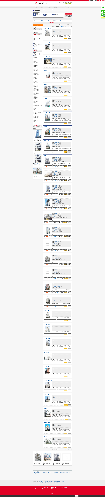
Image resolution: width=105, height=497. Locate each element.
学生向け (35, 77)
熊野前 (58, 472)
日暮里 (42, 20)
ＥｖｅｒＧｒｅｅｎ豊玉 (36, 138)
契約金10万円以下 (46, 489)
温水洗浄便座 (36, 98)
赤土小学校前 (68, 472)
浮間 (57, 482)
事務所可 (35, 66)
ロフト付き (36, 82)
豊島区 (48, 481)
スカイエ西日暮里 (36, 163)
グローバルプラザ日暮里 (47, 28)
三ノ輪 (57, 87)
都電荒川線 (55, 286)
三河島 (49, 20)
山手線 (54, 31)
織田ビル (45, 155)
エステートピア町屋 (47, 42)
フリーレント (36, 72)
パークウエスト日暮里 (47, 112)
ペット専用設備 (36, 60)
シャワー (35, 100)
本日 (39, 53)
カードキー (36, 73)
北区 (41, 481)
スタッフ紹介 (41, 488)
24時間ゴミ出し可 (36, 118)
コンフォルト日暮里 (47, 56)
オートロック (36, 111)
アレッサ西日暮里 (46, 394)
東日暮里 (58, 86)
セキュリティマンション (47, 488)
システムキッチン (36, 94)
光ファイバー (36, 110)
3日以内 (35, 54)
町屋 (57, 45)
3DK (34, 40)
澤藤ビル (45, 84)
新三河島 (57, 145)
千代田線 (55, 45)
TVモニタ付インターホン (37, 112)
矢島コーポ (45, 70)
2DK (39, 38)
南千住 (55, 20)
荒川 (57, 185)
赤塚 (54, 482)
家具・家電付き (36, 90)
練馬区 (52, 481)
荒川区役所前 (58, 286)
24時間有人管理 (36, 116)
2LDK (34, 39)
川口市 (46, 481)
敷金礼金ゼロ (46, 487)
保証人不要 (36, 65)
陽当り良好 (36, 62)
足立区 (59, 481)
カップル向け (36, 78)
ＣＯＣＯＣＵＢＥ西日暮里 (48, 380)
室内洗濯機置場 (36, 80)
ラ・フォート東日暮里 (47, 338)
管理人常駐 (36, 70)
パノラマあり (35, 57)
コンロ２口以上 (36, 92)
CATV (35, 109)
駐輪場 (35, 88)
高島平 (48, 482)
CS (35, 107)
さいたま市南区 (62, 481)
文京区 (50, 481)
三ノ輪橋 (43, 472)
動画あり (40, 56)
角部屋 (35, 123)
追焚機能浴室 (36, 96)
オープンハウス (36, 74)
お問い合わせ (41, 487)
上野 (36, 20)
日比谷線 (55, 87)
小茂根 (50, 482)
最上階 (35, 122)
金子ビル (45, 408)
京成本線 (55, 145)
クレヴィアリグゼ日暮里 (47, 422)
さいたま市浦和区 (56, 481)
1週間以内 (40, 54)
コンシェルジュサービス (37, 119)
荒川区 (56, 86)
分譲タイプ (36, 69)
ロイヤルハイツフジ (47, 352)
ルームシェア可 (36, 76)
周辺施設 (41, 489)
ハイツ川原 (45, 436)
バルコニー (36, 84)
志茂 (52, 482)
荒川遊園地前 (62, 472)
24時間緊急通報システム (37, 114)
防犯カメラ (36, 115)
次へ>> (69, 26)
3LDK (39, 40)
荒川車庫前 (65, 472)
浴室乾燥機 (36, 97)
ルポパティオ (46, 126)
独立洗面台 (36, 101)
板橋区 (40, 481)
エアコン (35, 102)
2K (34, 38)
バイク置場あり (36, 89)
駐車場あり (36, 120)
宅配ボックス (36, 113)
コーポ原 (45, 98)
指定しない (35, 53)
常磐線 (54, 88)
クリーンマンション (47, 366)
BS (35, 108)
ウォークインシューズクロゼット (38, 106)
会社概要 (34, 488)
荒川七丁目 (49, 472)
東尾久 (42, 482)
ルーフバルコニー (36, 85)
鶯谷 (56, 214)
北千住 (61, 20)
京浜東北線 (55, 200)
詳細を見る (65, 152)
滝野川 (45, 482)
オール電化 (36, 86)
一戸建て (35, 27)
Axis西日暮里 (46, 296)
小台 (59, 472)
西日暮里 (57, 73)
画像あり (35, 56)
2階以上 (35, 121)
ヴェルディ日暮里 (46, 310)
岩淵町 (56, 482)
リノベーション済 (36, 64)
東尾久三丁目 (55, 472)
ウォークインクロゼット (37, 104)
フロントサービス (36, 117)
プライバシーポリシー (36, 489)
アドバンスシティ (46, 140)
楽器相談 (35, 61)
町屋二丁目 (52, 472)
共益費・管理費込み (36, 32)
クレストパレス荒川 (47, 324)
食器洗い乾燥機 (36, 93)
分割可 (35, 68)
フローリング (36, 81)
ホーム (34, 487)
